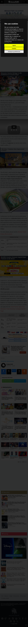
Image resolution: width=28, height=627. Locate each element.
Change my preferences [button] (14, 51)
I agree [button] (14, 45)
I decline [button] (14, 48)
